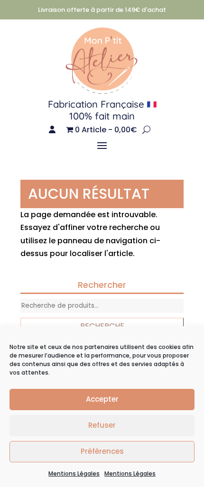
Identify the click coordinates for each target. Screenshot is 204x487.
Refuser (102, 425)
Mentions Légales (74, 473)
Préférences (102, 451)
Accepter (102, 399)
